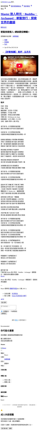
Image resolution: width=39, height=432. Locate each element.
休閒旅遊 (16, 36)
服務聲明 (19, 406)
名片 (5, 44)
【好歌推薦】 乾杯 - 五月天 (17, 52)
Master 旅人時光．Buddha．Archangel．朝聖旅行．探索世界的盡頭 (19, 18)
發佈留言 (3, 313)
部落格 (6, 42)
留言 (15, 288)
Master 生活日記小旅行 (19, 296)
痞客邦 (12, 288)
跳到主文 (4, 27)
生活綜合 (15, 293)
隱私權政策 (32, 405)
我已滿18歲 (4, 428)
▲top (2, 299)
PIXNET (8, 405)
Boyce (2, 276)
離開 (10, 428)
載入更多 (3, 302)
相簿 (5, 40)
